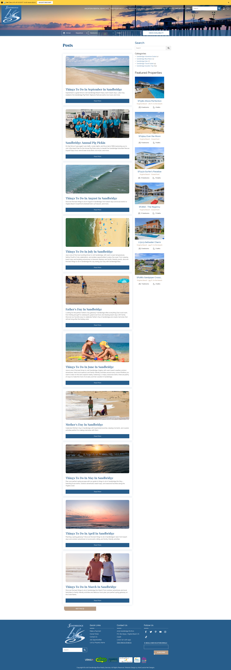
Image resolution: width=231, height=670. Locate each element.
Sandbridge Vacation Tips (145, 66)
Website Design (130, 667)
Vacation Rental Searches (96, 8)
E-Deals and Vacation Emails (155, 643)
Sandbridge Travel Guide (145, 63)
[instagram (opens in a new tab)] (165, 632)
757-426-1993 (126, 640)
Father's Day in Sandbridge (84, 309)
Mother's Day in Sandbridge (84, 424)
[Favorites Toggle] (228, 8)
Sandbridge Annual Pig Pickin (85, 142)
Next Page (79, 608)
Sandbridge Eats (142, 61)
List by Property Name (97, 642)
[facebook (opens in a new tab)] (146, 632)
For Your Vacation (118, 8)
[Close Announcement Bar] (228, 2)
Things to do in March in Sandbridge (91, 586)
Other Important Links (179, 8)
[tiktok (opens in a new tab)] (146, 637)
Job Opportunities (96, 640)
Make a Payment (95, 631)
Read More (97, 101)
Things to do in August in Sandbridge (91, 198)
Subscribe (161, 652)
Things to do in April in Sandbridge (90, 533)
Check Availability (156, 33)
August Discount (45, 2)
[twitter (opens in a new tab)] (151, 632)
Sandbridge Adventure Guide (146, 56)
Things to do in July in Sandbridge (89, 251)
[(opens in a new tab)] (149, 87)
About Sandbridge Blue (156, 8)
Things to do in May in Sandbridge (89, 478)
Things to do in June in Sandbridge (90, 367)
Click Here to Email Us (124, 642)
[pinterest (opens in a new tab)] (155, 632)
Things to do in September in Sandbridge (94, 89)
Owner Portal (94, 634)
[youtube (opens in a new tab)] (160, 632)
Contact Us (93, 637)
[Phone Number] (224, 8)
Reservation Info (137, 8)
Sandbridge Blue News (144, 59)
